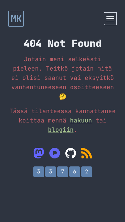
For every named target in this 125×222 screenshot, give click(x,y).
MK (16, 18)
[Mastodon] (38, 153)
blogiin (61, 129)
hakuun (81, 120)
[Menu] (110, 18)
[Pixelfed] (54, 153)
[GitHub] (70, 153)
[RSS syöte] (86, 153)
